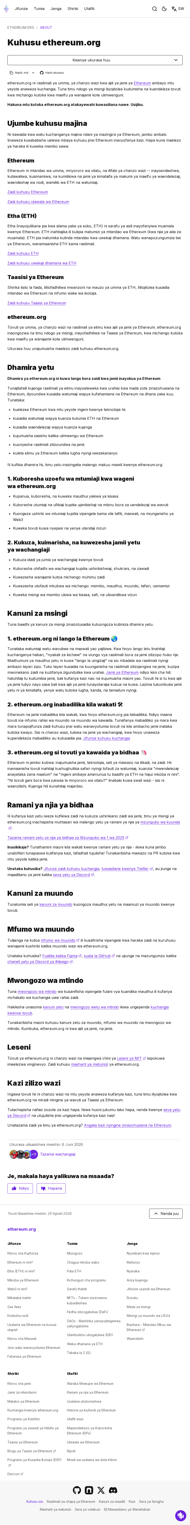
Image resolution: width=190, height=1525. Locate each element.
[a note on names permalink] (5, 123)
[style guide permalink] (5, 980)
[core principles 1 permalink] (5, 638)
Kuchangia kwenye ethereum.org (32, 1410)
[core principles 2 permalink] (5, 704)
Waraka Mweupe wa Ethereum (90, 1383)
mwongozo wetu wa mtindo (94, 1007)
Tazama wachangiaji (57, 1154)
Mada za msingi (138, 1307)
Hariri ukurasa (52, 73)
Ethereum (142, 83)
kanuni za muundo (55, 904)
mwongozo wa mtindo (37, 991)
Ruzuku (132, 1298)
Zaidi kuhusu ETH (23, 253)
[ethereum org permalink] (5, 317)
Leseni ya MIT (131, 1058)
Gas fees (14, 1307)
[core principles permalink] (5, 613)
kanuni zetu (53, 1007)
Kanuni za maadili (112, 1501)
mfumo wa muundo (60, 940)
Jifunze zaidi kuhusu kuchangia (71, 868)
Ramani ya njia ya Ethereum (87, 1392)
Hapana (55, 1188)
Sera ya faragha (151, 1501)
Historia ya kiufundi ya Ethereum (91, 1410)
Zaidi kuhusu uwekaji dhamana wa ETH (41, 263)
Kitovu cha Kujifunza (22, 1253)
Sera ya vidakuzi (87, 1509)
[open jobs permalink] (5, 1083)
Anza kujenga (137, 1280)
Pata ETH (74, 1271)
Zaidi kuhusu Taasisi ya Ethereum (36, 303)
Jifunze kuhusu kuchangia (106, 738)
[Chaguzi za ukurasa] (33, 72)
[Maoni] (180, 1515)
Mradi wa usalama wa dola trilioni (92, 1460)
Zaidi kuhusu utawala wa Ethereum (38, 201)
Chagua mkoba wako (83, 1262)
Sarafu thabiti (77, 1289)
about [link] (46, 27)
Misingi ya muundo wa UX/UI (148, 1316)
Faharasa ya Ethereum (24, 1356)
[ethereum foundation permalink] (5, 277)
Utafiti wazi (75, 1419)
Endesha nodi (17, 1316)
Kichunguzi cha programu (86, 1280)
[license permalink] (5, 1047)
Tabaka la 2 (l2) (79, 1353)
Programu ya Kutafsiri (23, 1419)
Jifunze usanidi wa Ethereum (148, 1289)
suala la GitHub (99, 955)
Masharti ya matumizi (55, 1509)
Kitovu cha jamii (19, 1383)
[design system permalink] (5, 929)
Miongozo (74, 1253)
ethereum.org (20, 27)
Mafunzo (133, 1262)
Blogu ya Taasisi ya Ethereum (31, 1451)
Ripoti (71, 1451)
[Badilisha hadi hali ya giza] (164, 9)
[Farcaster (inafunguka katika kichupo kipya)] (89, 1490)
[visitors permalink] (5, 482)
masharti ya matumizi (89, 1064)
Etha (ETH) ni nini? (21, 1271)
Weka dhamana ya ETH (85, 1344)
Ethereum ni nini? (20, 1262)
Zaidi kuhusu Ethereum (27, 192)
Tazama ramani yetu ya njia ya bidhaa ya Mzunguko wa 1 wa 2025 (67, 837)
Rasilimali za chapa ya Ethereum (71, 1501)
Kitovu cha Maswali (21, 1339)
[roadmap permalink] (5, 805)
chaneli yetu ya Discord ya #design (40, 961)
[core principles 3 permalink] (5, 752)
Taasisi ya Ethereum (22, 1442)
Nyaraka (133, 1271)
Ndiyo (24, 1188)
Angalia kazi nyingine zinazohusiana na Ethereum (127, 1125)
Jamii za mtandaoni (21, 1392)
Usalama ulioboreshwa (84, 1401)
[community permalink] (5, 546)
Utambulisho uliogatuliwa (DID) (90, 1335)
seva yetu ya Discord (73, 874)
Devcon (15, 1474)
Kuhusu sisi (34, 1501)
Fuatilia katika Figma (62, 955)
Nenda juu (170, 1213)
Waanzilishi (135, 1339)
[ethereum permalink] (5, 160)
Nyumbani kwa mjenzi (143, 1253)
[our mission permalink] (5, 367)
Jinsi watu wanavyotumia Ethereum (33, 1348)
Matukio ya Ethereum (23, 1401)
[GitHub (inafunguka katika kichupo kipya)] (77, 1490)
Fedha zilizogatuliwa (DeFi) (87, 1312)
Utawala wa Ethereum (83, 1442)
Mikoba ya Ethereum (23, 1280)
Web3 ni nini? (17, 1289)
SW (181, 8)
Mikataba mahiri (19, 1298)
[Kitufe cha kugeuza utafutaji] (154, 9)
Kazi (132, 1501)
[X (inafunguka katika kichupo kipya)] (101, 1490)
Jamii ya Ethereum (122, 672)
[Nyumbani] (6, 9)
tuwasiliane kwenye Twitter (127, 868)
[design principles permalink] (5, 893)
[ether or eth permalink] (5, 215)
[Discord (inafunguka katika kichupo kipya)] (113, 1490)
